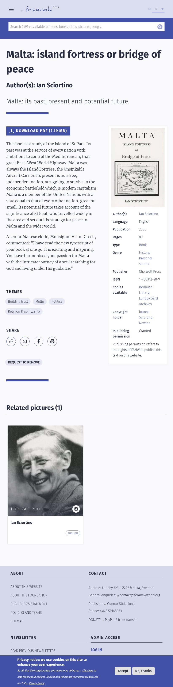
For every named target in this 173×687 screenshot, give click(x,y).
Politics (56, 301)
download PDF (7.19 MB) (41, 131)
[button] (11, 341)
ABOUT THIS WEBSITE (26, 587)
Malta (39, 301)
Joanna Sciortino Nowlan (145, 317)
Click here (87, 670)
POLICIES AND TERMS (26, 613)
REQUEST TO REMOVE (24, 362)
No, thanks (143, 671)
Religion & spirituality (24, 311)
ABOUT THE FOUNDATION (29, 595)
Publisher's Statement (29, 604)
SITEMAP (17, 621)
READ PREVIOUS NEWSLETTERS (33, 651)
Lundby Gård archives (148, 301)
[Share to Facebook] (38, 341)
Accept (123, 671)
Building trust (18, 301)
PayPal (110, 620)
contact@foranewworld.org (140, 595)
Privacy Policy (36, 683)
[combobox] (158, 9)
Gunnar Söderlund (121, 604)
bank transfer (128, 620)
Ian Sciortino (54, 85)
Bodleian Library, (146, 290)
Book (143, 245)
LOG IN (96, 650)
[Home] (40, 8)
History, (144, 253)
